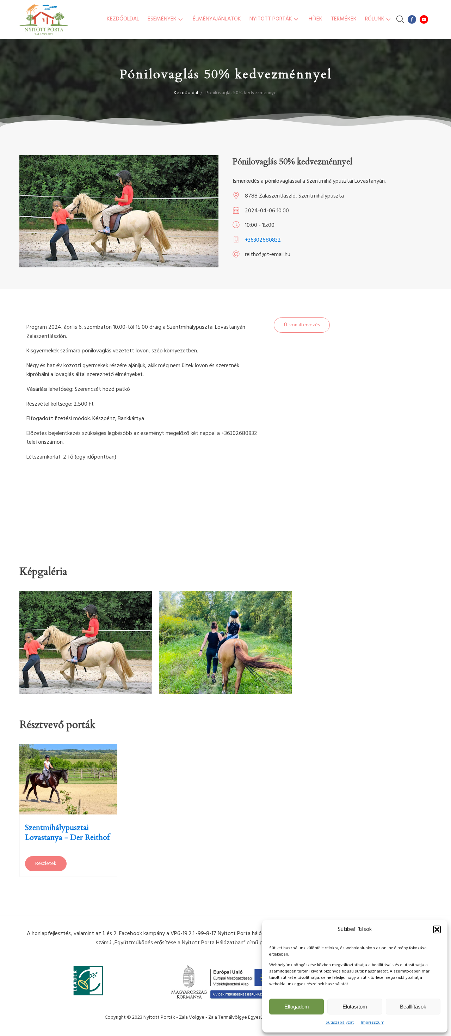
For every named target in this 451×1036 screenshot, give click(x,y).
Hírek (315, 19)
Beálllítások (413, 1007)
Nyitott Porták (270, 19)
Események (162, 19)
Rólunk (374, 19)
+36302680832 (263, 240)
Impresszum (372, 1022)
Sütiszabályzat (340, 1022)
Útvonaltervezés (302, 325)
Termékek (344, 19)
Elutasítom (354, 1007)
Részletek (45, 864)
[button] (436, 929)
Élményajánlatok (217, 19)
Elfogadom (296, 1007)
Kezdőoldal (123, 19)
